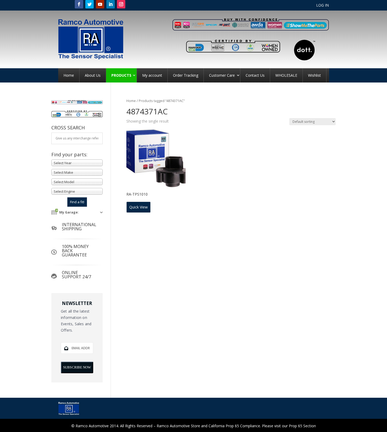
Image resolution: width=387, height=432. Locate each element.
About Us (93, 75)
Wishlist (314, 75)
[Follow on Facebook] (79, 4)
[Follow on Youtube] (100, 4)
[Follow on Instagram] (121, 4)
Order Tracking (185, 75)
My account (152, 75)
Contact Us (255, 75)
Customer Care (222, 75)
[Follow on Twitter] (89, 4)
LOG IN (322, 5)
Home (68, 75)
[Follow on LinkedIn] (110, 4)
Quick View (138, 207)
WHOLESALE (286, 75)
